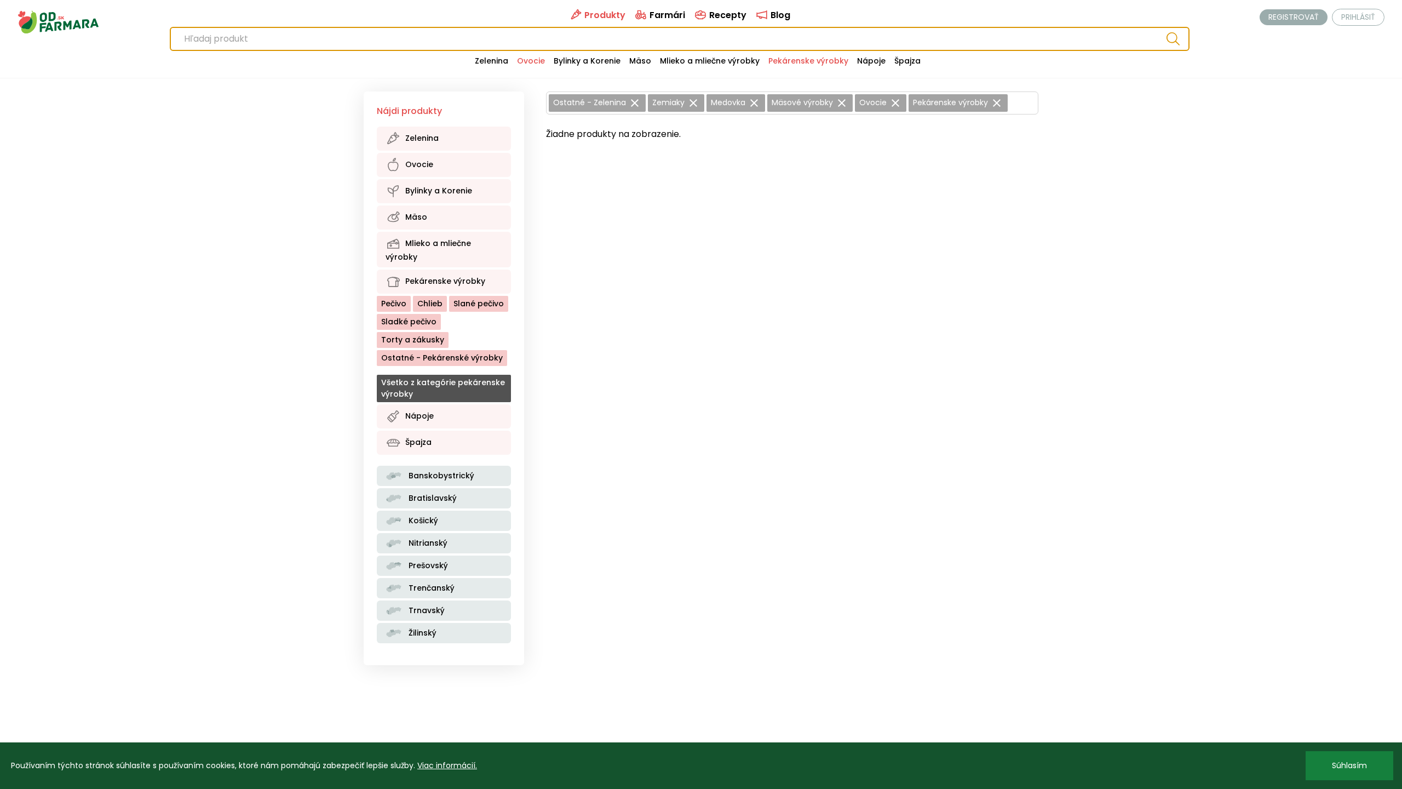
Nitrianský (426, 543)
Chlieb (430, 303)
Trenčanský (430, 587)
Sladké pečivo (408, 321)
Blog (779, 15)
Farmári (666, 15)
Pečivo (393, 303)
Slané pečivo (478, 303)
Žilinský (421, 632)
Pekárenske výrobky (808, 60)
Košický (422, 520)
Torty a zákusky (412, 339)
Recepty (726, 15)
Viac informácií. (447, 765)
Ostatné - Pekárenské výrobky (442, 357)
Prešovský (427, 565)
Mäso (640, 60)
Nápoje (871, 60)
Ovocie (531, 60)
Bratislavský (431, 498)
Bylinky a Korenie (587, 60)
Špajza (907, 60)
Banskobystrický (440, 475)
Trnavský (425, 610)
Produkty (603, 15)
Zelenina (491, 60)
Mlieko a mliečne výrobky (710, 60)
